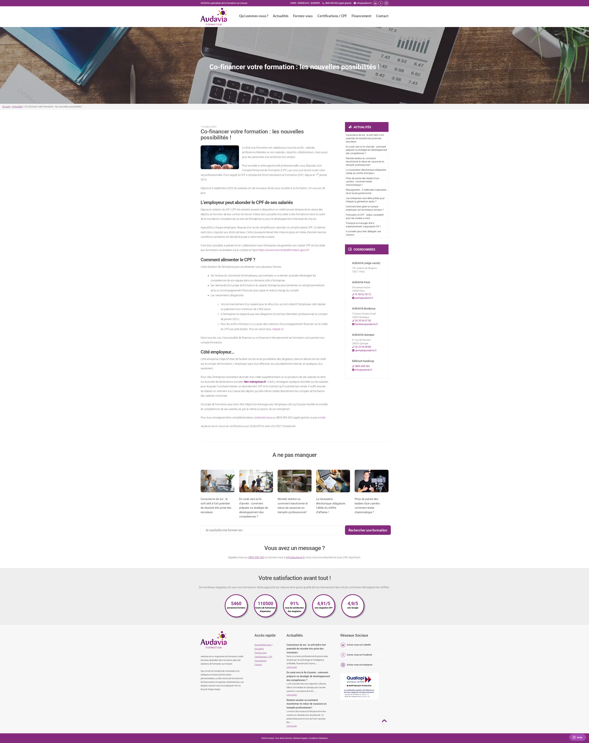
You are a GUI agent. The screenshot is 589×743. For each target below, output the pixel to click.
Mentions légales (300, 738)
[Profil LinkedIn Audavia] (375, 3)
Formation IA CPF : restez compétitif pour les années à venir (365, 216)
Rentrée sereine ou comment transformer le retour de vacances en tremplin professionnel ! (365, 161)
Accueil (6, 106)
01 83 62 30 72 (362, 294)
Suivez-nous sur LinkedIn (359, 645)
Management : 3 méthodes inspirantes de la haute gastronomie (366, 191)
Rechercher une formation (367, 530)
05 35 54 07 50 (362, 320)
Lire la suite (292, 667)
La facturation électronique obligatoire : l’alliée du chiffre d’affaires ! (366, 171)
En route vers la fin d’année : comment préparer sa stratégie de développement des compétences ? (366, 150)
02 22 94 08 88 (362, 346)
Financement (361, 16)
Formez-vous (303, 16)
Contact (382, 16)
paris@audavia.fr (363, 297)
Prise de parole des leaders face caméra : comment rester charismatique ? (362, 181)
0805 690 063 (362, 366)
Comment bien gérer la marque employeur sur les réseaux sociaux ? (365, 208)
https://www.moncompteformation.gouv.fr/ (283, 250)
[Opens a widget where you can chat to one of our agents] (577, 737)
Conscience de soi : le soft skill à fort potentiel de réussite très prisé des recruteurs (365, 138)
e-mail (321, 417)
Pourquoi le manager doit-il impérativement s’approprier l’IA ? (363, 225)
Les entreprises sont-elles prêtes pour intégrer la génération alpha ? (365, 200)
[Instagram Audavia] (386, 3)
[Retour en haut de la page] (384, 723)
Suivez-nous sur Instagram (359, 664)
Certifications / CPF (332, 16)
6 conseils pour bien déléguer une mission (363, 233)
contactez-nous (263, 417)
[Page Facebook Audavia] (380, 3)
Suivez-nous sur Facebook (359, 655)
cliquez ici (277, 329)
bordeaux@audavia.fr (366, 324)
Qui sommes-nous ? (253, 16)
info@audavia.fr (364, 3)
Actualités (281, 16)
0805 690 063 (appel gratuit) (338, 3)
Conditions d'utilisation (318, 738)
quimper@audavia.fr (365, 350)
